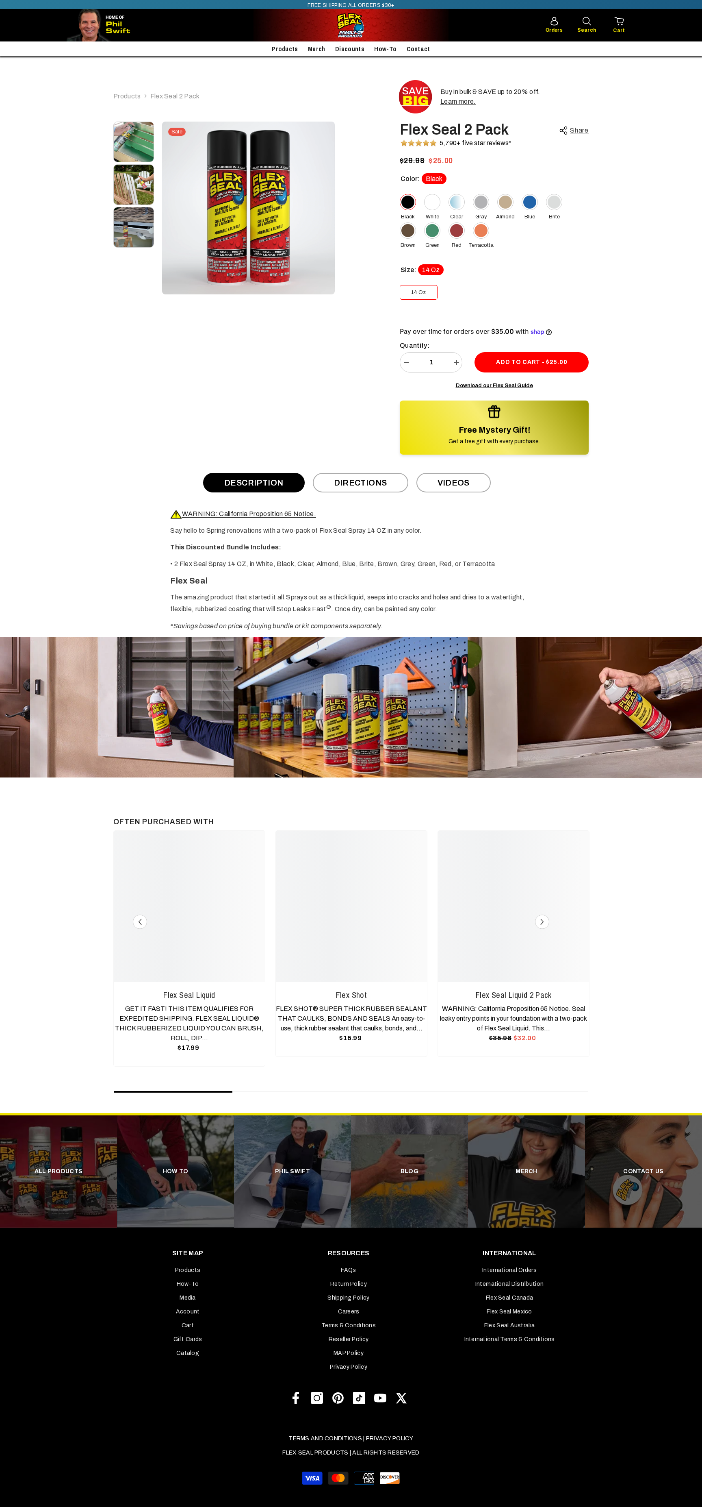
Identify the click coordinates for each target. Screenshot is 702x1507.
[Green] (432, 230)
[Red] (456, 230)
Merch (316, 48)
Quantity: (414, 345)
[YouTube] (380, 1398)
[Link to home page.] (351, 25)
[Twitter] (401, 1398)
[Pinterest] (338, 1398)
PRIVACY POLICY (390, 1438)
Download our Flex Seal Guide (494, 385)
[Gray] (481, 202)
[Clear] (456, 202)
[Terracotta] (481, 230)
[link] (117, 707)
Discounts (349, 48)
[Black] (408, 202)
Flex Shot (351, 995)
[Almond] (505, 202)
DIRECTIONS (360, 482)
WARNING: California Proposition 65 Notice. (249, 513)
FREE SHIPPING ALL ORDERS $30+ (351, 5)
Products (285, 48)
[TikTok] (359, 1398)
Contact (418, 48)
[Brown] (408, 230)
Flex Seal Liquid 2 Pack (513, 995)
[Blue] (530, 202)
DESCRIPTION (253, 482)
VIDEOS (454, 482)
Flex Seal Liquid (189, 995)
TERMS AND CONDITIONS (325, 1438)
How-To (385, 48)
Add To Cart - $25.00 (531, 362)
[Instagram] (316, 1398)
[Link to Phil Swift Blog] (123, 25)
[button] (140, 922)
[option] (248, 208)
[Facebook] (295, 1398)
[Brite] (554, 202)
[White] (432, 202)
